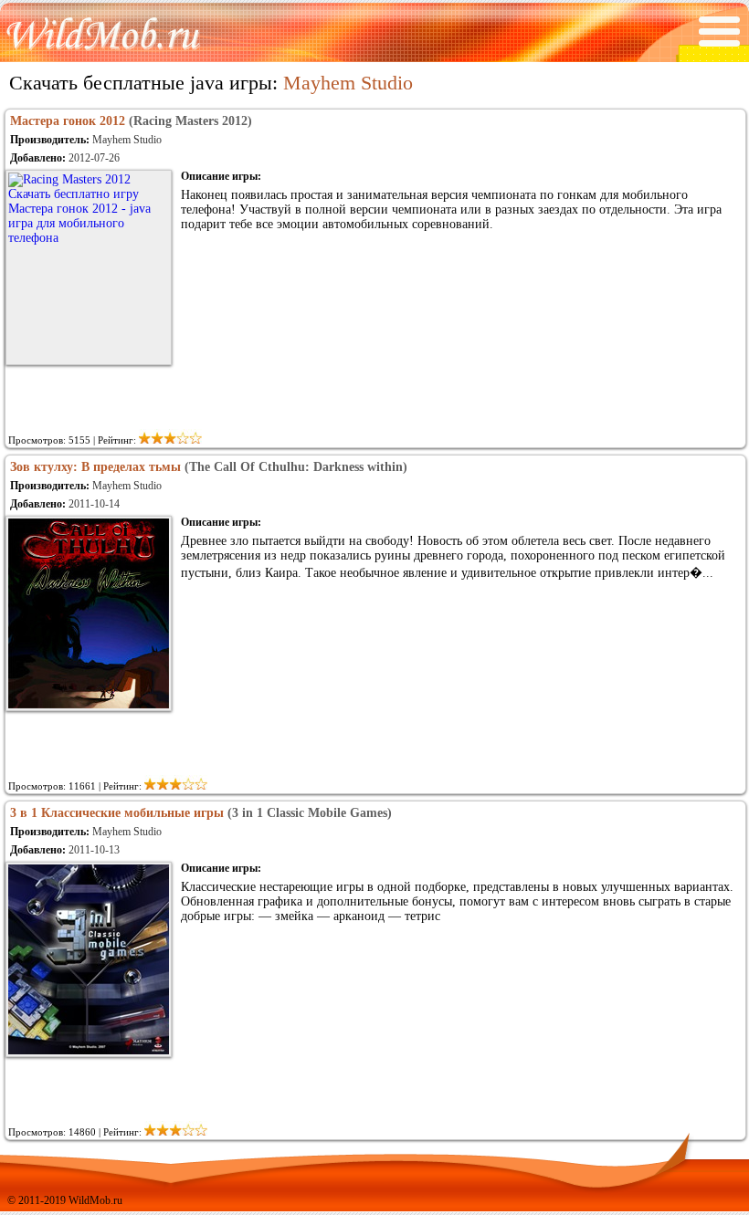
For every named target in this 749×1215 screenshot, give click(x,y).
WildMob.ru (95, 1200)
